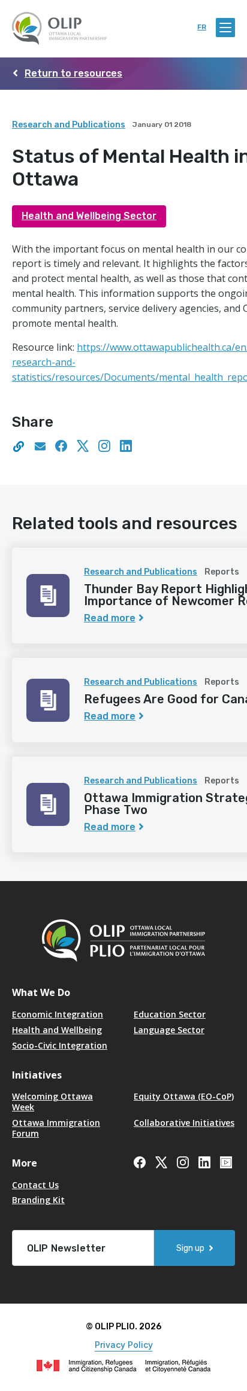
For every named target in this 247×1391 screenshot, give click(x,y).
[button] (18, 448)
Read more (109, 618)
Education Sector (170, 1014)
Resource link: (44, 347)
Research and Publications (68, 125)
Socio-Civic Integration (59, 1045)
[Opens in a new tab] (40, 448)
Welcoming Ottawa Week (52, 1102)
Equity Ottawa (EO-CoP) (184, 1096)
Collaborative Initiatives (184, 1122)
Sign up (190, 1248)
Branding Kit (38, 1199)
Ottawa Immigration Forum (56, 1128)
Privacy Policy (124, 1345)
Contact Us (35, 1184)
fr (201, 27)
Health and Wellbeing (57, 1029)
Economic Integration (57, 1014)
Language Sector (169, 1029)
